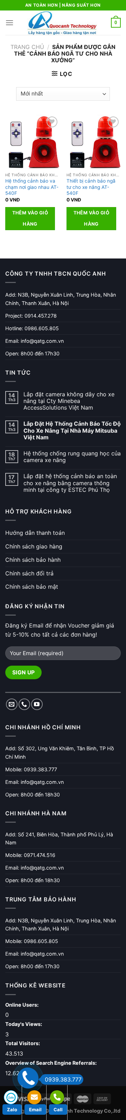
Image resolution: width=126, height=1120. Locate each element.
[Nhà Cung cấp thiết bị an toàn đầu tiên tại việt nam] (62, 22)
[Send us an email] (12, 704)
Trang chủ (27, 46)
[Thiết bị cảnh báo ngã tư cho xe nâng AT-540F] (93, 142)
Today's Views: (24, 1024)
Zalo (12, 1109)
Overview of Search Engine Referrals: (51, 1063)
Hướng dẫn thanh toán (35, 532)
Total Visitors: (23, 1043)
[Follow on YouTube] (37, 704)
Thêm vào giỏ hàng (30, 218)
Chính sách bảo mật (31, 586)
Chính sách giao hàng (33, 546)
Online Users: (22, 1005)
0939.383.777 (63, 1079)
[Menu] (9, 22)
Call (58, 1109)
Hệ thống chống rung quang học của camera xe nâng (72, 456)
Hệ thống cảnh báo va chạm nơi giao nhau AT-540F (31, 187)
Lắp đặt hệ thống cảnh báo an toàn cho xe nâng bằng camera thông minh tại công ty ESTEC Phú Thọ (70, 483)
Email (35, 1109)
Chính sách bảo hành (33, 559)
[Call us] (24, 704)
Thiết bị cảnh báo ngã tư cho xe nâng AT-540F (90, 187)
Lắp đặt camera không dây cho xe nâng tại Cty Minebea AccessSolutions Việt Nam (68, 401)
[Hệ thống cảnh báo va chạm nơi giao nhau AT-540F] (32, 142)
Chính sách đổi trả (29, 573)
